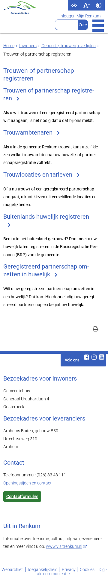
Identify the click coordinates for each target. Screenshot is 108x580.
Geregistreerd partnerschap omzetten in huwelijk (46, 270)
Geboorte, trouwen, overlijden (68, 45)
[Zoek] (83, 25)
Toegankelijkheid (42, 569)
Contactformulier (22, 496)
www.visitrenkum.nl (64, 546)
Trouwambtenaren (27, 132)
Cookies (87, 569)
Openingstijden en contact (27, 483)
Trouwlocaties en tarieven (37, 174)
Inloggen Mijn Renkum (79, 16)
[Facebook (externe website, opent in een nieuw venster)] (86, 357)
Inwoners (28, 45)
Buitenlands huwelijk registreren (46, 216)
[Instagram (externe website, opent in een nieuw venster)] (94, 357)
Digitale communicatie (71, 571)
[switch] (74, 5)
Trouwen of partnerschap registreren (48, 94)
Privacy (69, 569)
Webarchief (13, 569)
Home (8, 45)
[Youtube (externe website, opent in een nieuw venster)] (101, 357)
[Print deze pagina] (95, 329)
